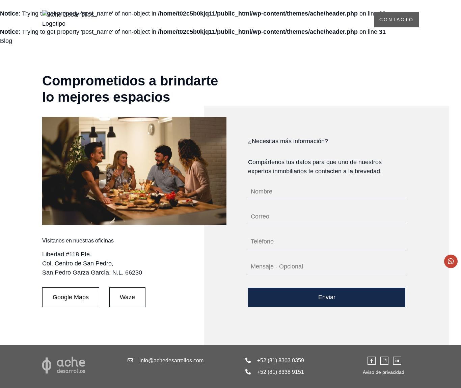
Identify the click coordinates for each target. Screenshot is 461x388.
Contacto (396, 19)
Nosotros (280, 19)
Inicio (236, 19)
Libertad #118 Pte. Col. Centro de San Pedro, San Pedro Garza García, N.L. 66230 (92, 263)
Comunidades (336, 19)
